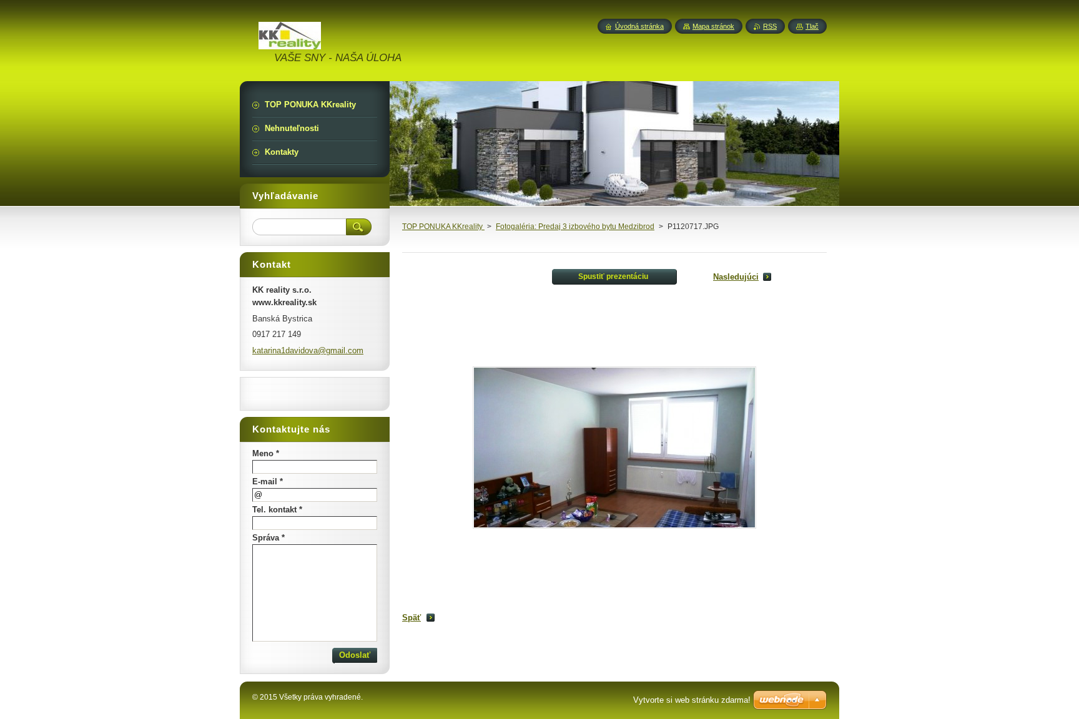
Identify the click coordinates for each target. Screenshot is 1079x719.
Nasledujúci (736, 276)
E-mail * (267, 481)
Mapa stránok (713, 26)
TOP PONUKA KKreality (443, 226)
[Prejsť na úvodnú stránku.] (290, 42)
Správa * (268, 537)
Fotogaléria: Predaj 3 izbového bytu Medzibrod (575, 226)
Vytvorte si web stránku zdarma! (692, 700)
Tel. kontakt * (277, 509)
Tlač (812, 26)
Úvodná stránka (639, 26)
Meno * (265, 453)
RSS (770, 26)
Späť (411, 617)
